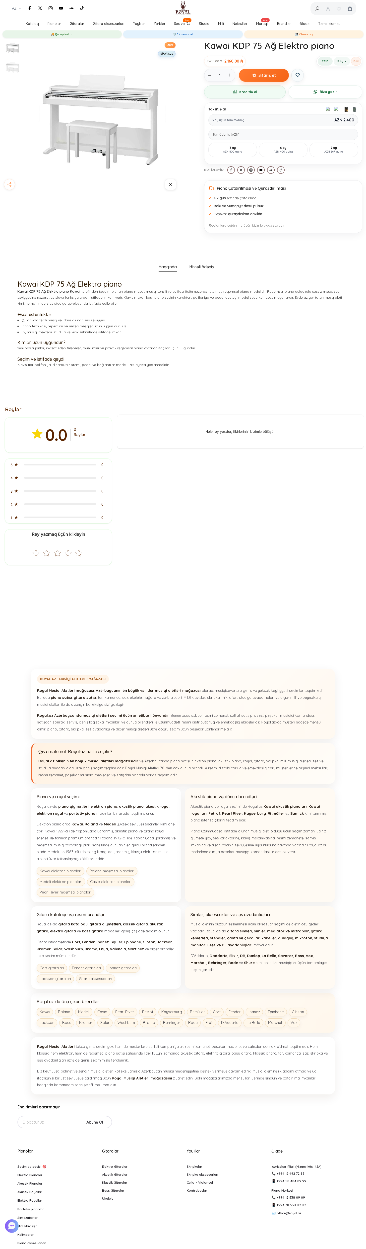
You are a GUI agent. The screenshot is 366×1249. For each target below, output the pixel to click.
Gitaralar (77, 23)
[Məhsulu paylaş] (9, 184)
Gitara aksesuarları (108, 23)
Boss (66, 1022)
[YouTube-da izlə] (61, 8)
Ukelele (108, 1198)
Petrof (147, 1011)
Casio (102, 1011)
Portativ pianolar (30, 1209)
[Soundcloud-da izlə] (71, 8)
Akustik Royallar (29, 1192)
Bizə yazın (329, 91)
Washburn (126, 1022)
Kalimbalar (25, 1235)
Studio (204, 23)
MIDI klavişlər (194, 697)
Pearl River (124, 1011)
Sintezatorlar (27, 1218)
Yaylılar (139, 23)
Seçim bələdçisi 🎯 (31, 1166)
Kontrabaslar (197, 1190)
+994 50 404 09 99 (291, 1181)
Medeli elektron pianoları (61, 881)
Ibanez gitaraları (123, 968)
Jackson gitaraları (55, 978)
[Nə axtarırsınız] (317, 8)
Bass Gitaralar (113, 1190)
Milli (221, 23)
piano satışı (180, 761)
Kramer (85, 1022)
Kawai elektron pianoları (60, 871)
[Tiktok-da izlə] (82, 8)
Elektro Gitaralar (114, 1166)
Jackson (47, 1022)
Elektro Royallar (29, 1200)
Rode (193, 1022)
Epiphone (276, 1011)
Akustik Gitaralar (114, 1174)
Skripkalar (194, 1166)
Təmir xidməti (329, 23)
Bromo (149, 1022)
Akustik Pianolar (29, 1183)
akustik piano (229, 761)
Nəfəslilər (240, 23)
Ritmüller (197, 1011)
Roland (64, 1011)
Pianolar (54, 23)
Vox (294, 1022)
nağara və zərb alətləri (163, 697)
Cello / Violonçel (200, 1182)
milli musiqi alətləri (295, 761)
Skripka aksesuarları (202, 1174)
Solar (105, 1022)
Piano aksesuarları (31, 1243)
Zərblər (159, 23)
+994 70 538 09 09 (291, 1205)
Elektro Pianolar (29, 1175)
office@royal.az (289, 1213)
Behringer (171, 1022)
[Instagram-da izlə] (51, 8)
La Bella (253, 1022)
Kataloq (32, 23)
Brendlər (284, 23)
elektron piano (204, 761)
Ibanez (254, 1011)
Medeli (83, 1011)
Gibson (298, 1011)
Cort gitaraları (52, 968)
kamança (113, 697)
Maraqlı (262, 23)
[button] (58, 464)
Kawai (45, 1011)
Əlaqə (304, 23)
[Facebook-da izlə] (30, 8)
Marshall (275, 1022)
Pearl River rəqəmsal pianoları (65, 892)
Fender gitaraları (86, 968)
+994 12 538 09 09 (291, 1197)
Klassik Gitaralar (114, 1182)
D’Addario (230, 1022)
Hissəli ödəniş (201, 266)
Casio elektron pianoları (110, 881)
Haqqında (168, 266)
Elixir (209, 1022)
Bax (356, 61)
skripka (213, 697)
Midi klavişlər (27, 1226)
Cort (217, 1011)
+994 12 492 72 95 (291, 1173)
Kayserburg (171, 1011)
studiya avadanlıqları (256, 697)
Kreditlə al (248, 92)
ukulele (136, 697)
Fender (235, 1011)
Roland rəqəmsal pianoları (111, 871)
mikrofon (229, 697)
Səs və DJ (182, 23)
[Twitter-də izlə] (40, 8)
